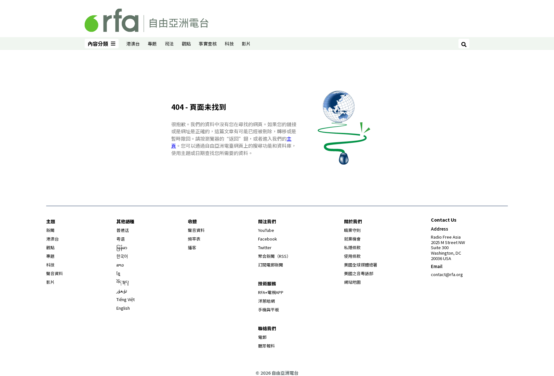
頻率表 (194, 239)
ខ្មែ (118, 273)
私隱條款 (352, 247)
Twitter (265, 247)
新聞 (50, 230)
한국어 (122, 256)
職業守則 (352, 230)
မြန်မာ (121, 247)
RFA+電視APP (270, 292)
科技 (229, 43)
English (123, 308)
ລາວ (120, 265)
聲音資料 (54, 273)
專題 (152, 43)
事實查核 (208, 43)
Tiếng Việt (125, 299)
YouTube (266, 230)
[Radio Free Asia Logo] (146, 19)
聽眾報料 (266, 346)
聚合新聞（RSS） (274, 256)
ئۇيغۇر (121, 291)
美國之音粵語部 (358, 273)
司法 (169, 43)
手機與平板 (268, 310)
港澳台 (133, 43)
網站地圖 (352, 282)
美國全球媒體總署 (360, 265)
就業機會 (352, 239)
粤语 (120, 239)
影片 (246, 43)
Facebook (267, 239)
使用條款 (352, 256)
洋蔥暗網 (266, 301)
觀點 (186, 43)
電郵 (262, 337)
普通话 (122, 230)
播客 (192, 247)
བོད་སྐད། (122, 282)
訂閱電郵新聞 (270, 265)
